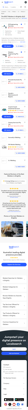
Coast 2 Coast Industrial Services (14, 211)
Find (9, 11)
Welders (14, 11)
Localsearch (3, 11)
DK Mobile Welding (14, 197)
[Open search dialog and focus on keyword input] (2, 7)
